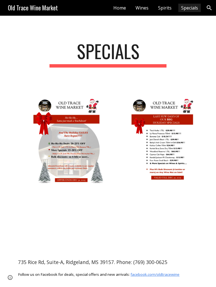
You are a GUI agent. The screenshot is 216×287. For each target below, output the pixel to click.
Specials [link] (189, 8)
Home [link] (119, 8)
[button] (209, 8)
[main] (107, 54)
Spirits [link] (165, 8)
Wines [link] (142, 8)
